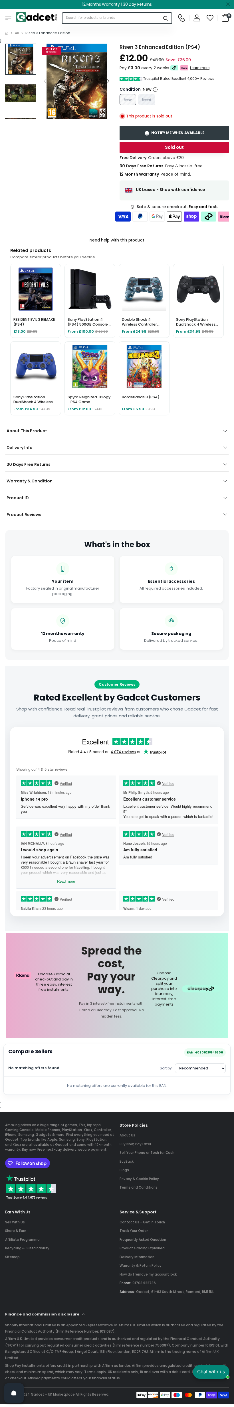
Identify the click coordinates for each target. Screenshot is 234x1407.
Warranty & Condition (30, 481)
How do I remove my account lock (148, 1274)
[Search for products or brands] (166, 18)
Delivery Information (137, 1257)
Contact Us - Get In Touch (142, 1222)
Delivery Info (20, 447)
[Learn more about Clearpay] (174, 68)
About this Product (27, 431)
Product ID (18, 498)
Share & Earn (15, 1231)
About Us (127, 1135)
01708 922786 (144, 1283)
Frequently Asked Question (143, 1239)
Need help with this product (117, 240)
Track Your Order (134, 1231)
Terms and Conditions (139, 1187)
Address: (127, 1292)
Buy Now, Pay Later (135, 1144)
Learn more (199, 68)
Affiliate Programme (22, 1239)
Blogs (124, 1170)
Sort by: (166, 1068)
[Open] (14, 1393)
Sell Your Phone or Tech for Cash (147, 1152)
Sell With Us (15, 1222)
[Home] (7, 33)
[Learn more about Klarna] (184, 68)
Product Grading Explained (142, 1248)
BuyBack (127, 1161)
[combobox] (111, 18)
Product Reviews (24, 514)
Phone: (125, 1283)
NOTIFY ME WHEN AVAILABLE (177, 132)
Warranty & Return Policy (141, 1265)
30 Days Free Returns (29, 464)
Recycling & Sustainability (27, 1248)
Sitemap (12, 1257)
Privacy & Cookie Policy (139, 1179)
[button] (108, 81)
